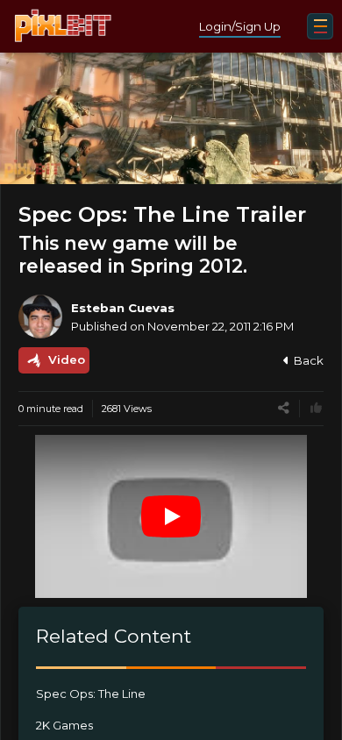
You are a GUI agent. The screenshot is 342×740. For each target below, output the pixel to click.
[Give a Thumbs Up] (316, 408)
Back (309, 360)
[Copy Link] (283, 408)
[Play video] (171, 516)
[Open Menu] (320, 26)
